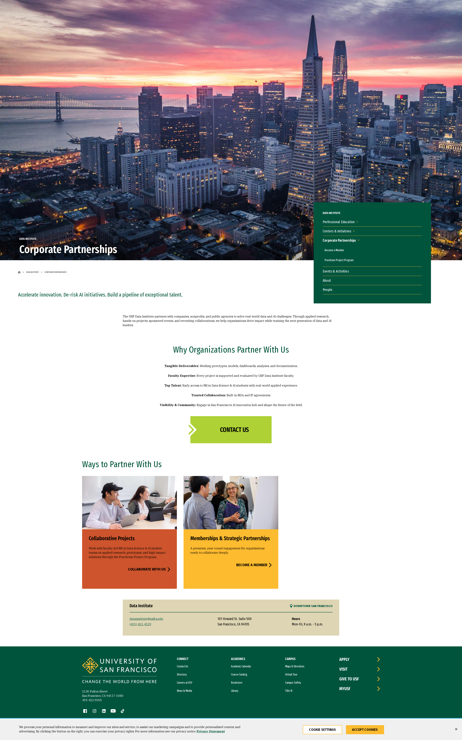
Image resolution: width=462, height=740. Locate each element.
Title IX (288, 690)
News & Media (184, 690)
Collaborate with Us (147, 569)
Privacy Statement (211, 731)
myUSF (344, 689)
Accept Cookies (365, 730)
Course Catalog (239, 674)
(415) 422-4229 (140, 624)
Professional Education (339, 222)
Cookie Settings (322, 730)
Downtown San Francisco (313, 606)
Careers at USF (184, 682)
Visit (343, 669)
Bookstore (236, 682)
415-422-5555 (92, 700)
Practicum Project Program (339, 260)
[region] (231, 729)
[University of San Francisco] (119, 670)
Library (234, 690)
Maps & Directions (294, 666)
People (327, 290)
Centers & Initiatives (337, 231)
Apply (344, 659)
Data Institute (32, 272)
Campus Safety (293, 682)
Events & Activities (336, 271)
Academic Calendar (241, 666)
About (327, 280)
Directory (182, 674)
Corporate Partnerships (339, 240)
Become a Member (334, 250)
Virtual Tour (291, 674)
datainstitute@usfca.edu (146, 619)
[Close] (456, 729)
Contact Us (234, 430)
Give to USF (349, 679)
